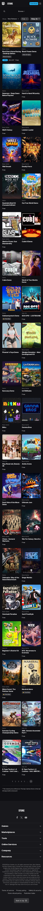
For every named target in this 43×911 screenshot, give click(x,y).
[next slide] (31, 781)
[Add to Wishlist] (19, 24)
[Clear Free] (27, 19)
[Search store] (4, 11)
